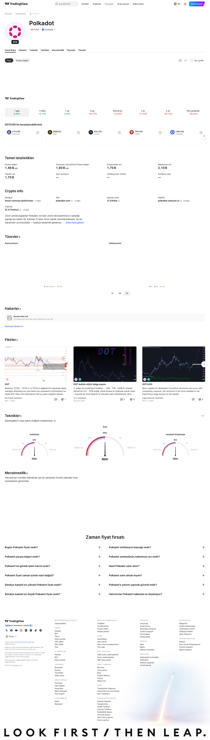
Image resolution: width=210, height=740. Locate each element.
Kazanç (58, 670)
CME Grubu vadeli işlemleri (107, 655)
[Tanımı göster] (19, 164)
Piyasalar (109, 4)
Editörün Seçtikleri (147, 650)
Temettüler (59, 673)
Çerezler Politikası (104, 709)
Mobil (57, 701)
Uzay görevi (102, 670)
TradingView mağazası (106, 688)
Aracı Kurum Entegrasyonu (189, 644)
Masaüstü (58, 704)
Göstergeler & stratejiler (149, 657)
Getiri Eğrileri (60, 686)
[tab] (9, 60)
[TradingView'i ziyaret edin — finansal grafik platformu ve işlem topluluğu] (15, 98)
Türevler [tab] (82, 50)
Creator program (146, 631)
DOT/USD (147, 384)
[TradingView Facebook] (11, 630)
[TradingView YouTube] (16, 630)
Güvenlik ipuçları (103, 715)
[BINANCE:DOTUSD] (7, 379)
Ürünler (85, 4)
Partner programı (186, 647)
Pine (56, 647)
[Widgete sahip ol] (185, 60)
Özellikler (101, 623)
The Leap (101, 647)
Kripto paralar (60, 639)
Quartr (28, 660)
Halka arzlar (59, 675)
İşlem (142, 644)
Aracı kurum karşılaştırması (107, 644)
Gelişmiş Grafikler (186, 631)
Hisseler (58, 631)
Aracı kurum (123, 4)
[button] (91, 3)
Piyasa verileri (102, 629)
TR (178, 4)
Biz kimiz (100, 667)
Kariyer (100, 678)
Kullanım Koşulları (104, 701)
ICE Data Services (21, 642)
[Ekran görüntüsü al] (180, 60)
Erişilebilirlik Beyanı (104, 712)
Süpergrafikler (60, 623)
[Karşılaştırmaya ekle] (38, 133)
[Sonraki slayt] (204, 364)
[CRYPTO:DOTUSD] (75, 379)
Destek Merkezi (103, 675)
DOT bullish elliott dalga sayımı (90, 384)
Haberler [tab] (23, 50)
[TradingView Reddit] (40, 630)
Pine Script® (59, 694)
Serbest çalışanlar (147, 663)
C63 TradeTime (103, 694)
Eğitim (142, 647)
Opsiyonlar (59, 688)
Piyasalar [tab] (71, 50)
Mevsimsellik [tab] (58, 50)
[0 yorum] (55, 399)
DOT (7, 384)
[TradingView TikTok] (35, 630)
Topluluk (97, 4)
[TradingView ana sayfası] (16, 4)
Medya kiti (101, 681)
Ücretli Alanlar (145, 665)
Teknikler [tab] (45, 50)
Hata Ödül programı (105, 717)
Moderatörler (145, 637)
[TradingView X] (6, 630)
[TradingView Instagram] (21, 630)
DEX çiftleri (59, 644)
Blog (99, 673)
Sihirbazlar (144, 660)
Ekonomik (58, 667)
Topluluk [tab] (34, 50)
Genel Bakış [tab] (10, 50)
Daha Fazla (138, 4)
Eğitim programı (185, 650)
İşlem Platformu (185, 634)
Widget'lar (183, 623)
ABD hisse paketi (104, 660)
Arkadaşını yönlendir (148, 629)
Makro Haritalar (61, 691)
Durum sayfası (103, 720)
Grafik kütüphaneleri (187, 626)
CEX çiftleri (59, 642)
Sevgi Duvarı (145, 626)
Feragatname (102, 704)
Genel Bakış (102, 639)
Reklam (182, 642)
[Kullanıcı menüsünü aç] (185, 3)
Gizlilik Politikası (103, 707)
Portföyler (58, 683)
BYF (56, 634)
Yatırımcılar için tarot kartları (108, 691)
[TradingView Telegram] (31, 630)
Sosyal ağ (144, 623)
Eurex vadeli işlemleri (105, 657)
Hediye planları (103, 631)
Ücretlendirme (103, 626)
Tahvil (57, 636)
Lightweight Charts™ (187, 629)
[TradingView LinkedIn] (26, 630)
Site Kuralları (145, 634)
